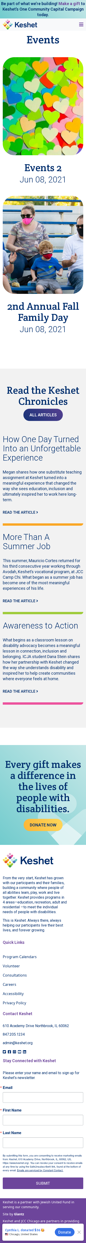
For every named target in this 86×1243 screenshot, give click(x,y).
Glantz (19, 1214)
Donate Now (43, 825)
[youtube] (19, 1051)
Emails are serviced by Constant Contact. (40, 1170)
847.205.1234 (14, 1034)
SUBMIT (43, 1183)
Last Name (12, 1133)
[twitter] (4, 1051)
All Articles (43, 414)
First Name (12, 1110)
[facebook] (9, 1051)
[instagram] (14, 1051)
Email (7, 1087)
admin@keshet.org (18, 1043)
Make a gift (69, 3)
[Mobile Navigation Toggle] (79, 24)
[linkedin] (24, 1051)
